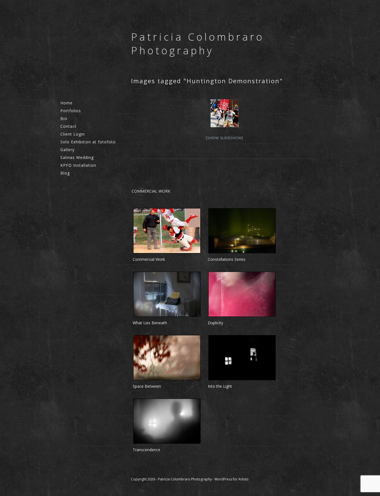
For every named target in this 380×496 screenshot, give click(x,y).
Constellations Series (226, 259)
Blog (65, 173)
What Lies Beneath (150, 322)
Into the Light (220, 386)
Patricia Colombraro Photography (197, 43)
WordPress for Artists (231, 479)
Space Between (147, 386)
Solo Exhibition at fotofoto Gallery (88, 145)
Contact (68, 126)
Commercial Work (149, 259)
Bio (63, 118)
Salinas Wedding (77, 157)
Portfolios (70, 110)
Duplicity (215, 322)
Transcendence (146, 449)
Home (66, 102)
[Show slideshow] (224, 137)
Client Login (72, 134)
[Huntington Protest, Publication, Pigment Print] (224, 113)
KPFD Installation (78, 165)
